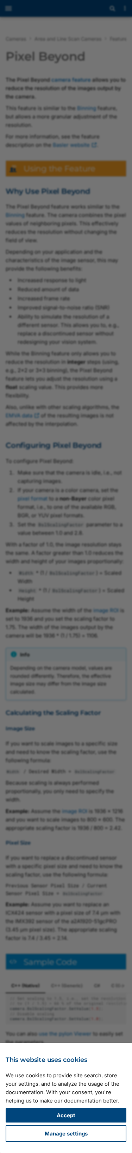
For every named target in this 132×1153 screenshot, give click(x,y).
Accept (66, 1115)
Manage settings (66, 1133)
